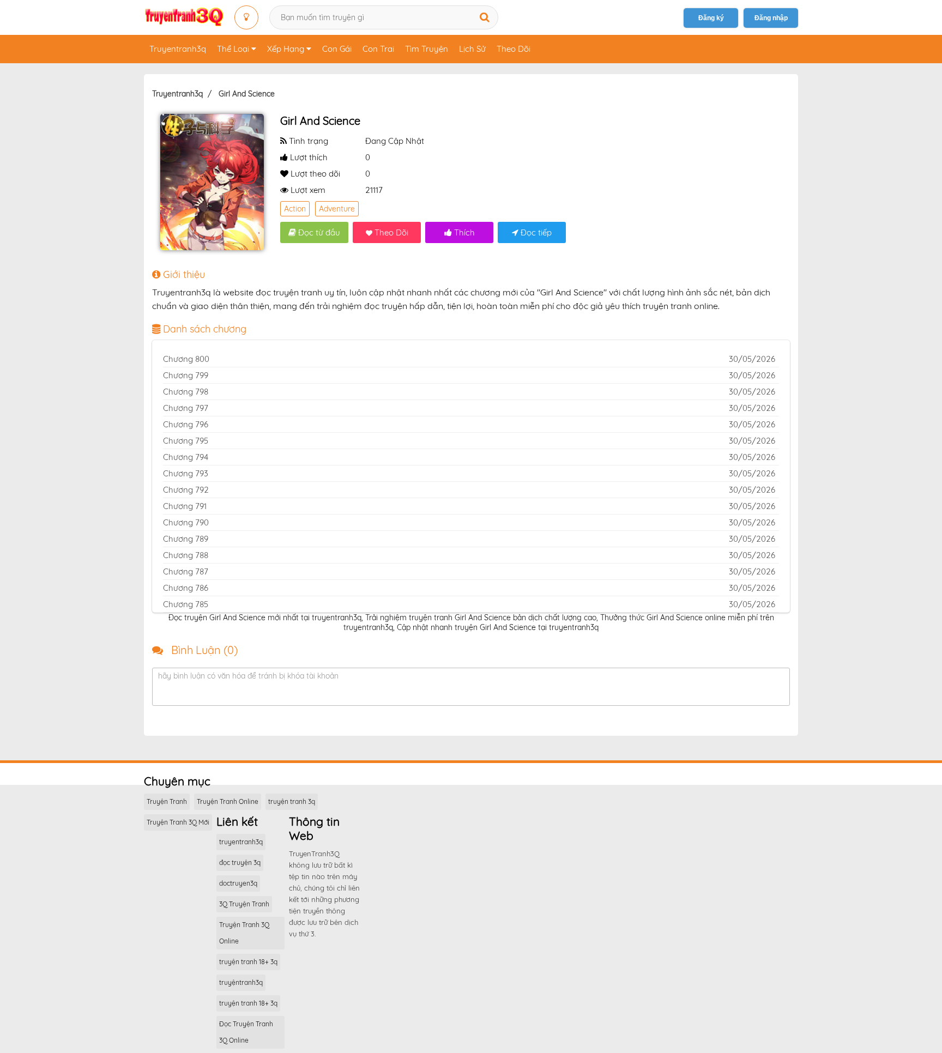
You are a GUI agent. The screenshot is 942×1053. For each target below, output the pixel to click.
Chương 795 (185, 440)
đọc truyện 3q (240, 862)
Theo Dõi (513, 49)
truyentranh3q (241, 842)
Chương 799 (185, 375)
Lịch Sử (472, 49)
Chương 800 (186, 359)
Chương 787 (185, 571)
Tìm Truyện (426, 49)
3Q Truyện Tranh (244, 904)
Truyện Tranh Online (227, 801)
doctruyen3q (238, 883)
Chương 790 (186, 522)
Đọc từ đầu (318, 232)
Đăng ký (711, 18)
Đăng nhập (771, 18)
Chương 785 (185, 604)
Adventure (337, 209)
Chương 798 (185, 391)
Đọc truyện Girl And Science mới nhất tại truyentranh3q (264, 617)
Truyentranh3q (177, 49)
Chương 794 (185, 457)
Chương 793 (185, 473)
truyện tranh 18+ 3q (248, 962)
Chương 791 (185, 506)
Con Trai (378, 49)
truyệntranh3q (241, 982)
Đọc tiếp (535, 232)
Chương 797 (185, 408)
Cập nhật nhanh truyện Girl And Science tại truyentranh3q (498, 627)
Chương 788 (185, 555)
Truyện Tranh (167, 801)
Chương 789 (185, 539)
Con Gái (337, 49)
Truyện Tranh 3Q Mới (178, 822)
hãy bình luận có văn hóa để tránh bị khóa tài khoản (248, 676)
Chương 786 (185, 588)
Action (295, 209)
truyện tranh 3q (291, 801)
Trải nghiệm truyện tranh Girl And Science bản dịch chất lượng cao (480, 617)
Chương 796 (185, 424)
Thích (463, 232)
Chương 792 (186, 490)
